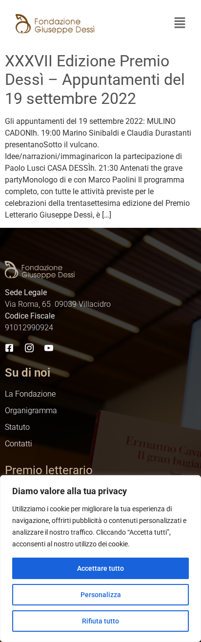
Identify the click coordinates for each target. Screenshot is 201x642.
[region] (100, 558)
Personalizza (100, 595)
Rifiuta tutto (100, 621)
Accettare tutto (100, 568)
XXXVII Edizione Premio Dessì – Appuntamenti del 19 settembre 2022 (95, 80)
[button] (179, 24)
